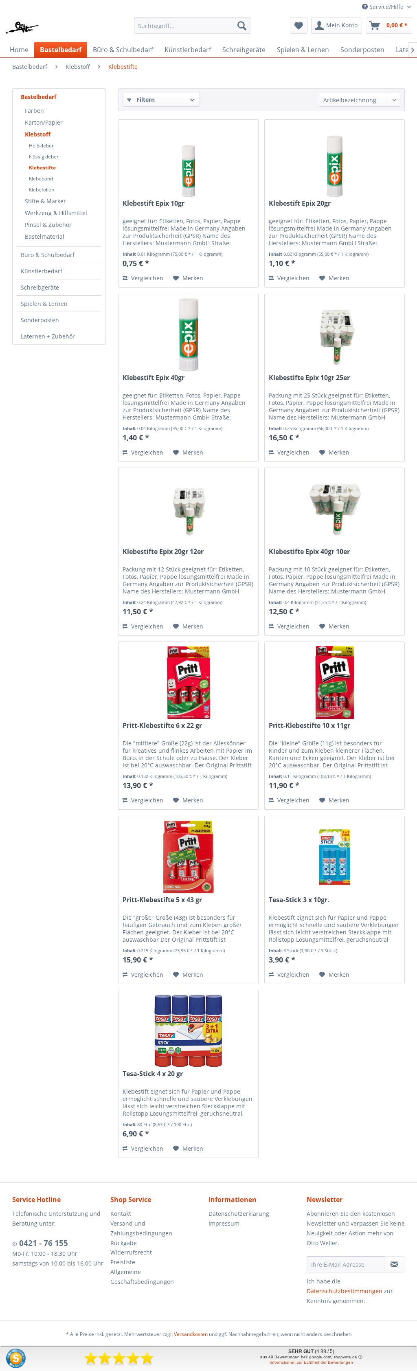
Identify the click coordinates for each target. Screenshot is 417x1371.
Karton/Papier (44, 122)
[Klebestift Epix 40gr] (188, 334)
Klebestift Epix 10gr (153, 203)
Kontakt (120, 1213)
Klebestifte (42, 167)
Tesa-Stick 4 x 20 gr (153, 1074)
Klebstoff (37, 134)
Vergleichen (146, 278)
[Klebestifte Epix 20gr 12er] (188, 508)
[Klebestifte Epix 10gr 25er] (334, 334)
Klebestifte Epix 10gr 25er (309, 378)
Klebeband (41, 178)
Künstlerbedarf (41, 271)
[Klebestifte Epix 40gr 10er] (334, 508)
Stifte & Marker (45, 201)
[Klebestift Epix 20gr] (334, 160)
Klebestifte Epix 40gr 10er (309, 551)
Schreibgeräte (40, 287)
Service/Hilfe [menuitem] (386, 7)
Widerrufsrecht (131, 1252)
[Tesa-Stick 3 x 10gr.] (334, 857)
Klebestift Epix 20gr (300, 203)
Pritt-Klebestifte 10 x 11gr (309, 725)
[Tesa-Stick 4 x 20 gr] (188, 1031)
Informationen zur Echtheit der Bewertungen (311, 1362)
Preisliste (122, 1262)
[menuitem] (192, 26)
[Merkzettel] (298, 26)
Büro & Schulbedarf (48, 255)
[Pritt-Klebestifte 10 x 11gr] (334, 682)
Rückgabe (123, 1243)
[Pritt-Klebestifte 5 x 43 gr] (188, 857)
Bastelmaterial (44, 236)
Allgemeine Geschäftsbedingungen (142, 1276)
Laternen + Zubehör (48, 336)
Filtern (145, 99)
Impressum (223, 1223)
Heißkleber (41, 145)
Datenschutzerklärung (238, 1213)
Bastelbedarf (38, 97)
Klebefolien (41, 189)
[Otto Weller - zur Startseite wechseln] (22, 28)
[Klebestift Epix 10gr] (188, 160)
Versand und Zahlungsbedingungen (141, 1228)
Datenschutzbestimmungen (344, 1291)
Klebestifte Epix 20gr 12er (163, 551)
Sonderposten (40, 320)
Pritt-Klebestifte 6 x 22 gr (162, 725)
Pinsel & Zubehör (48, 224)
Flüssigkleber (44, 156)
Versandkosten (191, 1334)
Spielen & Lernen (44, 304)
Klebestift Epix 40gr (153, 378)
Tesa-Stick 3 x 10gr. (299, 900)
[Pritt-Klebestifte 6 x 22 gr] (188, 682)
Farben (34, 110)
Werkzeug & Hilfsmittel (56, 213)
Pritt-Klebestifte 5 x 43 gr (162, 900)
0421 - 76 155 (42, 1243)
